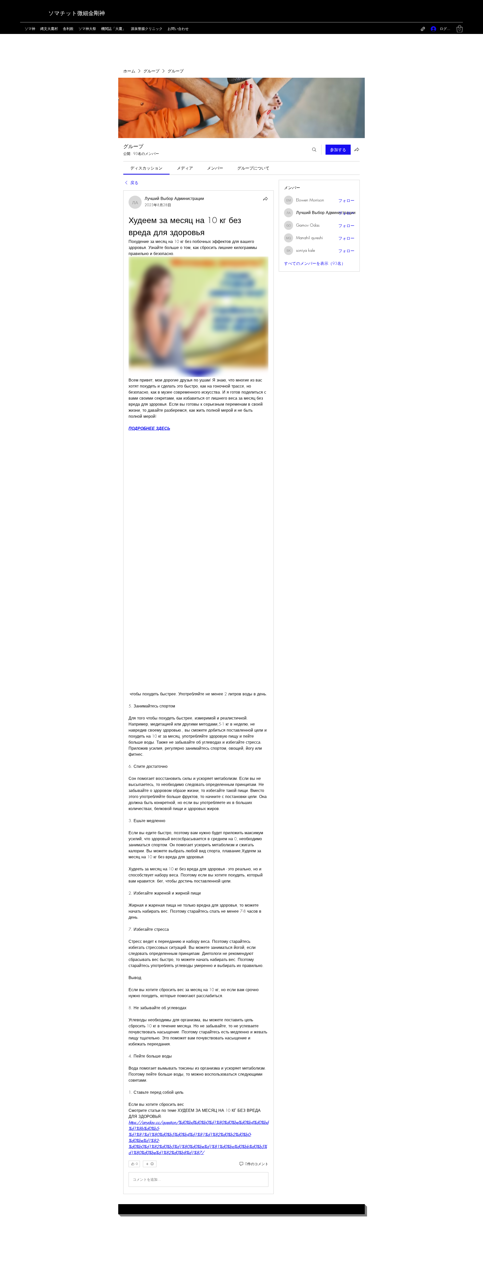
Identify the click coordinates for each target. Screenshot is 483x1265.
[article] (198, 692)
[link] (146, 168)
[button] (460, 28)
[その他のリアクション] (149, 1164)
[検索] (314, 150)
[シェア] (265, 199)
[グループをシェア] (357, 149)
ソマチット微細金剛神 (76, 13)
